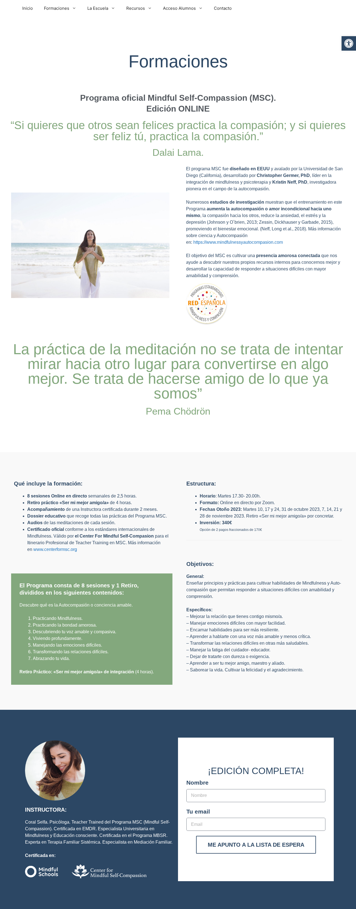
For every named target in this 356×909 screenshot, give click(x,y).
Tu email (198, 811)
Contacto (223, 8)
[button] (349, 43)
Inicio (27, 8)
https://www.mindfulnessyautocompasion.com (238, 242)
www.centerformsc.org (55, 549)
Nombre (197, 782)
